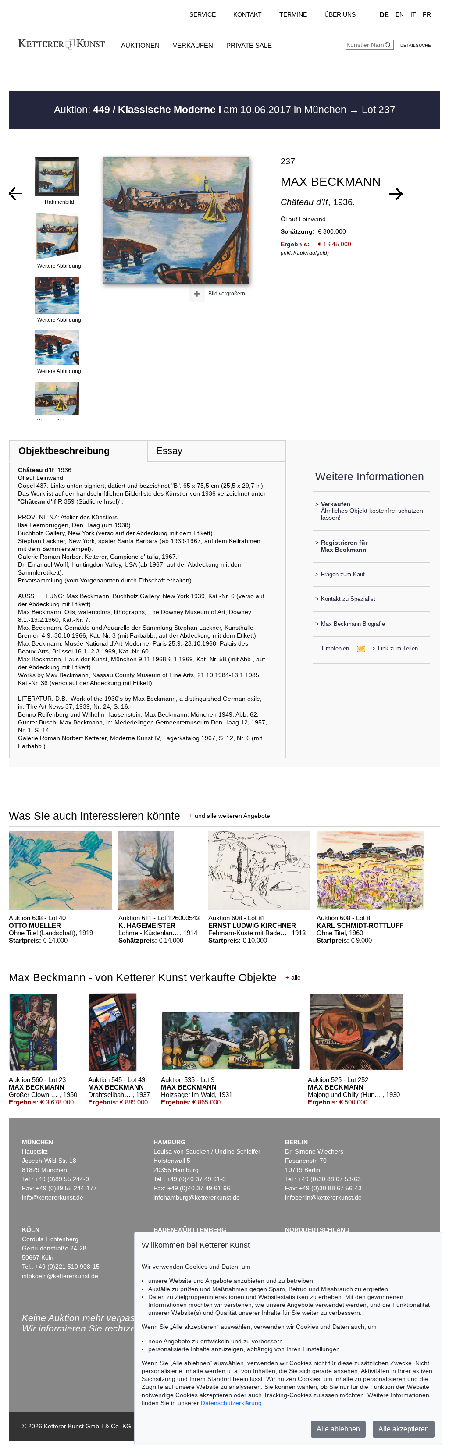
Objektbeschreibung (64, 450)
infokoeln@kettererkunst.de (60, 1275)
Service (202, 14)
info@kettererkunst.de (52, 1197)
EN (400, 14)
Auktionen (140, 45)
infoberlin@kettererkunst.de (323, 1197)
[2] (396, 193)
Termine (293, 14)
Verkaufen (193, 45)
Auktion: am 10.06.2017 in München (201, 109)
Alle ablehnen (338, 1429)
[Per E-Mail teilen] (358, 648)
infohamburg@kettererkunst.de (196, 1197)
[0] (15, 193)
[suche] (389, 45)
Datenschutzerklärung (231, 1402)
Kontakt (247, 14)
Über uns (340, 14)
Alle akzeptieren (403, 1429)
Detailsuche (415, 45)
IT (413, 14)
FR (427, 14)
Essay (169, 450)
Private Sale (249, 45)
